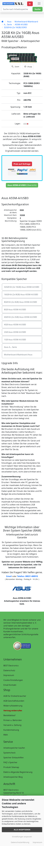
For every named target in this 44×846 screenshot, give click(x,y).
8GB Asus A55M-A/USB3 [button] (15, 309)
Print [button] (29, 66)
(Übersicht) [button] (22, 185)
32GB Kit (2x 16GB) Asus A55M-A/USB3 (21, 287)
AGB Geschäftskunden (13, 700)
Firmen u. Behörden (12, 720)
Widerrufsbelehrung (12, 705)
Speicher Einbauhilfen (13, 757)
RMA (5, 734)
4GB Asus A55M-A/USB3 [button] (15, 324)
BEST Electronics (11, 665)
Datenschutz (9, 670)
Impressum (8, 675)
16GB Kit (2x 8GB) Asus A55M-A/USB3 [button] (21, 294)
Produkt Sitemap (11, 767)
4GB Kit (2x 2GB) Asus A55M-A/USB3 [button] (20, 317)
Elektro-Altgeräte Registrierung (17, 772)
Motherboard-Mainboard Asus (18, 354)
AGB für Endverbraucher (14, 696)
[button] (30, 3)
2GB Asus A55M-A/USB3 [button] (15, 332)
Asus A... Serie (10, 347)
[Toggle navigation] (39, 3)
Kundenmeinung (11, 730)
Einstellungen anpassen (22, 836)
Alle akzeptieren (22, 829)
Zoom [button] (16, 66)
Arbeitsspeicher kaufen (14, 748)
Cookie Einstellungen (13, 680)
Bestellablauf (9, 715)
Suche (37, 9)
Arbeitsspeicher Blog (13, 777)
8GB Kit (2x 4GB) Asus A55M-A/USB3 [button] (20, 302)
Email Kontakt (9, 685)
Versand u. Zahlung (12, 725)
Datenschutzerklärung (20, 842)
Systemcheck (9, 752)
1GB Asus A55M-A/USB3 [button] (15, 339)
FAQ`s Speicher (10, 762)
